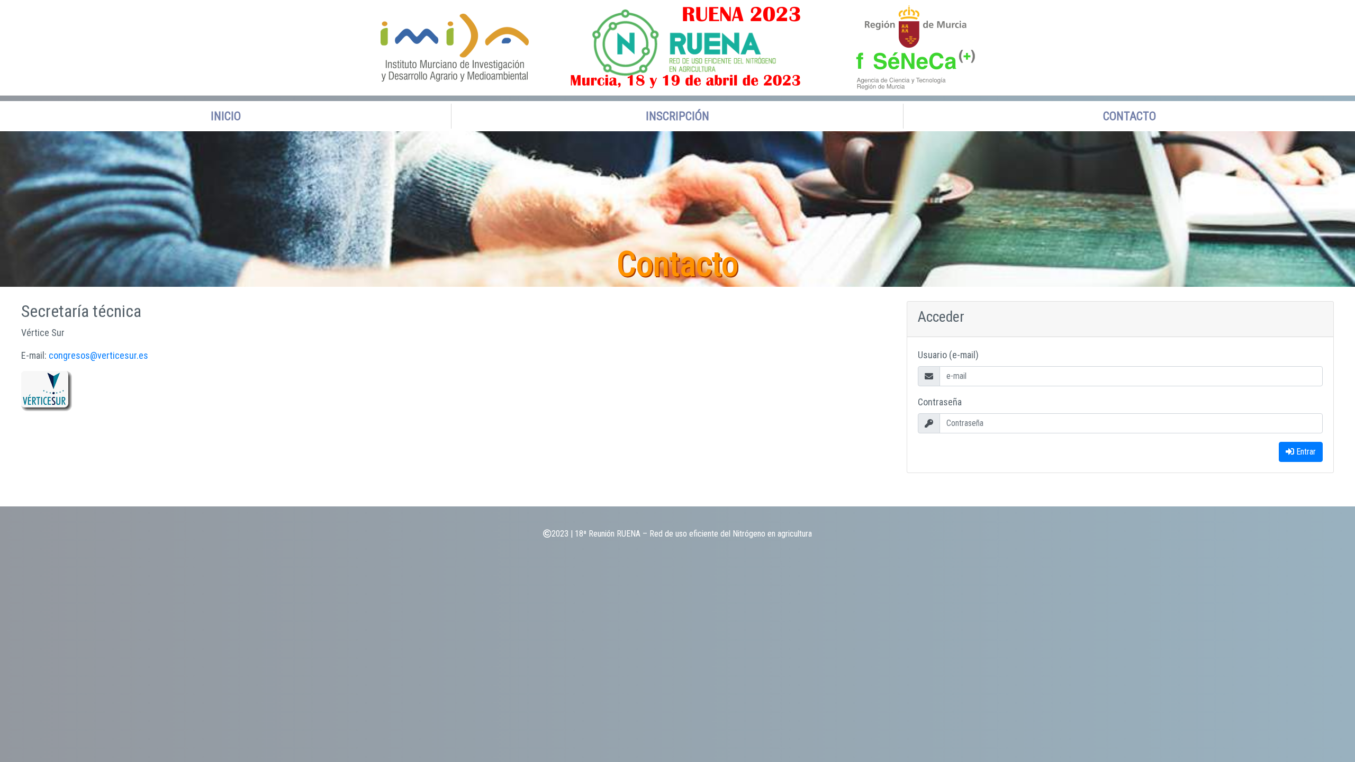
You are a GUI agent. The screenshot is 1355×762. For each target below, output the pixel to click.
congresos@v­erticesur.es (98, 355)
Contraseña (940, 401)
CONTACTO (1129, 116)
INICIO (226, 116)
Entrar (1305, 452)
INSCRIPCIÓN (677, 116)
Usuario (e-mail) (948, 354)
